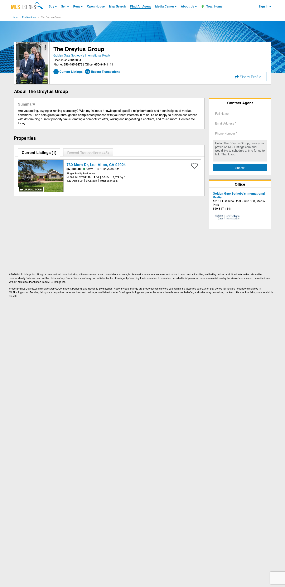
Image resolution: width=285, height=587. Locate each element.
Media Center (164, 6)
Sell (63, 6)
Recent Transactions (87, 152)
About (187, 6)
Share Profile (250, 76)
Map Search (117, 6)
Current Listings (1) (39, 152)
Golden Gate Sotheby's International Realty (82, 55)
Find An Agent (29, 17)
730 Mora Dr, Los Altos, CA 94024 (96, 164)
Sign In (264, 6)
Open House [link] (96, 6)
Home (15, 17)
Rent (76, 6)
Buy (51, 6)
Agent (140, 6)
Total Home (214, 6)
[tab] (39, 152)
